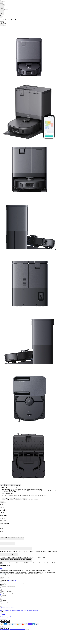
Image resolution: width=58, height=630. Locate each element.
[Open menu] (1, 17)
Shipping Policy (2, 629)
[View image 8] (19, 485)
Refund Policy (6, 629)
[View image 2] (4, 485)
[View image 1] (1, 485)
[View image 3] (6, 485)
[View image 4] (9, 485)
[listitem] (1, 622)
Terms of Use (10, 580)
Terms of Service (19, 629)
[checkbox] (1, 581)
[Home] (7, 0)
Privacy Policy (10, 629)
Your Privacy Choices (14, 629)
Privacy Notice (15, 580)
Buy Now (5, 23)
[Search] (1, 1)
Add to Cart (2, 23)
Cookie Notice (23, 629)
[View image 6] (14, 485)
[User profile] (4, 1)
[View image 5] (12, 485)
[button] (2, 24)
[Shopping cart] (2, 1)
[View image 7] (17, 485)
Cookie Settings (27, 629)
